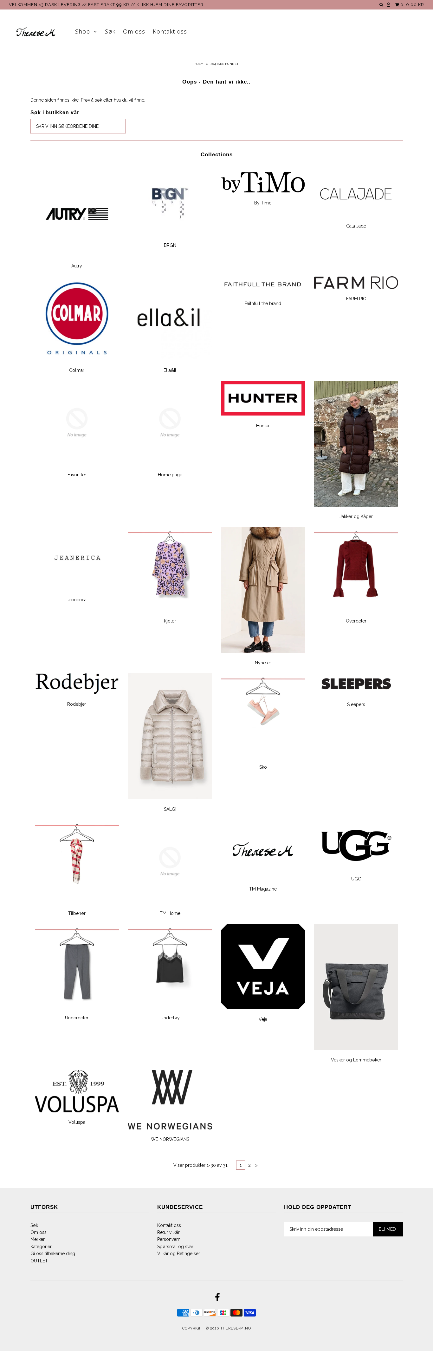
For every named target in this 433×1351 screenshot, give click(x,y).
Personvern (168, 1239)
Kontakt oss (170, 31)
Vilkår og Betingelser (178, 1253)
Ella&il (170, 370)
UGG (356, 878)
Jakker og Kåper (356, 516)
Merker (37, 1239)
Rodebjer (76, 704)
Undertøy (170, 1017)
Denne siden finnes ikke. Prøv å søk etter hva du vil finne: (87, 100)
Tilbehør (77, 913)
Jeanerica (77, 599)
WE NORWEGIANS (170, 1139)
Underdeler (76, 1017)
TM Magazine (263, 888)
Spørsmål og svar (175, 1246)
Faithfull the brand (263, 303)
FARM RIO (356, 298)
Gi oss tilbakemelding (52, 1253)
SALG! (170, 809)
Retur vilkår (168, 1232)
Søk (110, 31)
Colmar (76, 370)
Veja (263, 1019)
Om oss (134, 31)
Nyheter (263, 662)
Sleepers (356, 704)
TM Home (170, 913)
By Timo (263, 202)
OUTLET (39, 1260)
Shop (82, 31)
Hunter (263, 425)
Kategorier (41, 1246)
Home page (170, 474)
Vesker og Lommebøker (356, 1059)
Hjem (199, 64)
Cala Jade (356, 225)
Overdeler (356, 620)
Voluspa (76, 1122)
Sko (263, 767)
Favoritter (77, 474)
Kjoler (170, 620)
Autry (76, 265)
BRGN (170, 245)
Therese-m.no (235, 1328)
